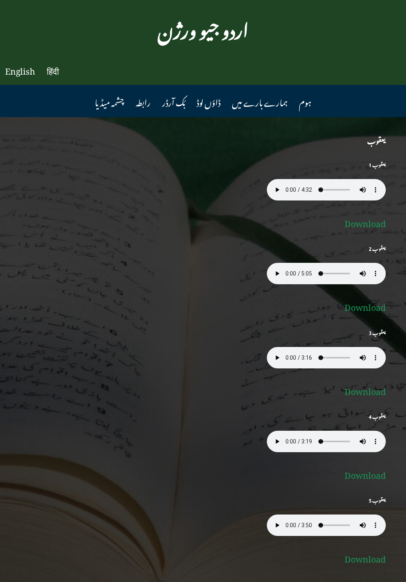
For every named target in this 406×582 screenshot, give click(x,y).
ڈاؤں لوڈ (208, 101)
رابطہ (143, 101)
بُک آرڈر (174, 101)
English (20, 69)
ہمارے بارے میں (259, 101)
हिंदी (53, 69)
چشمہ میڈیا (109, 101)
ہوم (305, 101)
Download (365, 221)
